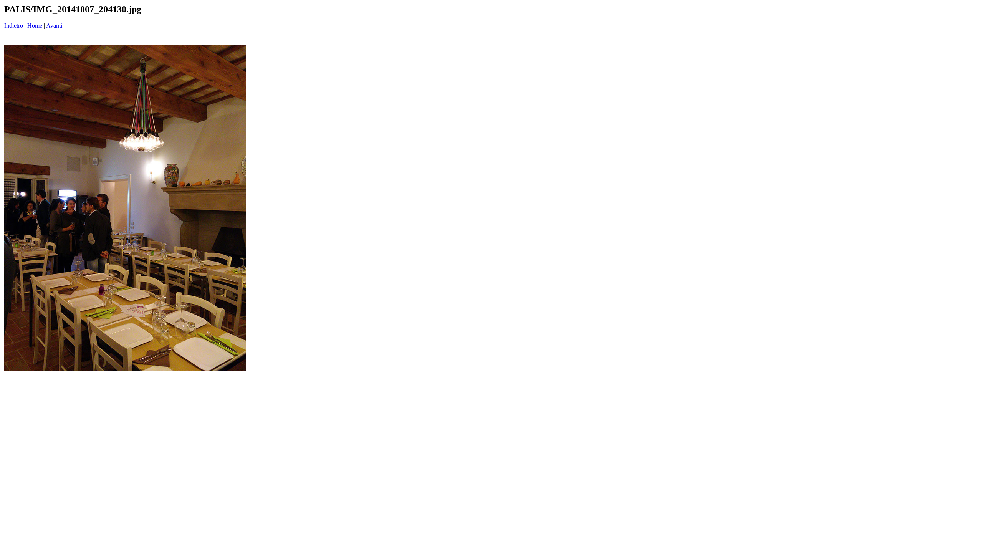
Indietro (13, 25)
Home (34, 25)
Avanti (54, 25)
